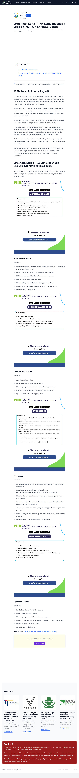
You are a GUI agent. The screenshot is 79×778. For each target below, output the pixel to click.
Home (17, 2)
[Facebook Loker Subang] (66, 2)
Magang (49, 2)
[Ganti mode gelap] (62, 2)
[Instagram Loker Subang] (69, 2)
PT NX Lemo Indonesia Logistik (28, 70)
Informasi (34, 2)
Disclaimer (66, 769)
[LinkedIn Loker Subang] (72, 2)
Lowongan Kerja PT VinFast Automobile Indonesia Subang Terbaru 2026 (30, 716)
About (75, 769)
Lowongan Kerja (25, 2)
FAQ (71, 769)
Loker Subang (25, 13)
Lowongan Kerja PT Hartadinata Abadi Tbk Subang (40, 631)
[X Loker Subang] (75, 2)
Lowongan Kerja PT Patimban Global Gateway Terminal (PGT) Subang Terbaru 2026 (11, 716)
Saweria (28, 15)
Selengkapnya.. (8, 732)
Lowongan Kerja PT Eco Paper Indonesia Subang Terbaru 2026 (67, 716)
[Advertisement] (39, 44)
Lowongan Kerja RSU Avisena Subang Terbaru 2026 (47, 716)
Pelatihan (42, 2)
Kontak (60, 769)
